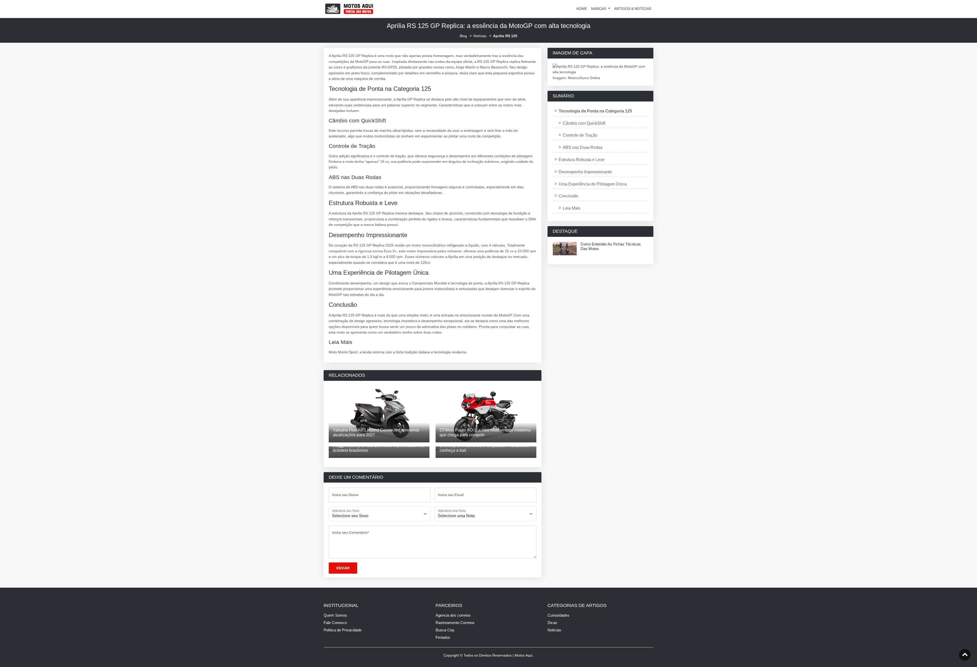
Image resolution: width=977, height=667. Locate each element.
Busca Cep (445, 630)
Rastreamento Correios (455, 622)
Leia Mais (571, 208)
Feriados (443, 637)
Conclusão (568, 196)
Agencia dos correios (453, 615)
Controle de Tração (580, 135)
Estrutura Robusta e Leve (582, 159)
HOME (581, 9)
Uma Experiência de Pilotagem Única (593, 184)
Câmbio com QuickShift (584, 123)
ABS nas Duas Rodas (582, 147)
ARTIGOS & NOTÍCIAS (632, 9)
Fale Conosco (335, 622)
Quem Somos (335, 615)
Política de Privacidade (343, 630)
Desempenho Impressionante (585, 172)
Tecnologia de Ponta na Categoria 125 (595, 111)
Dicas (552, 622)
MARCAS (599, 9)
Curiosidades (558, 615)
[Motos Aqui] (349, 8)
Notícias (554, 630)
